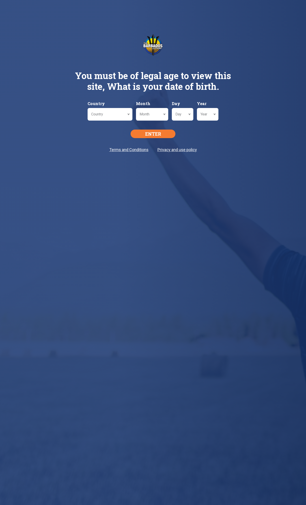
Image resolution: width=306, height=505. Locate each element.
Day (176, 103)
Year (202, 103)
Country (96, 103)
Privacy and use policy (177, 149)
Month (143, 103)
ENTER (153, 134)
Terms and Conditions (129, 149)
